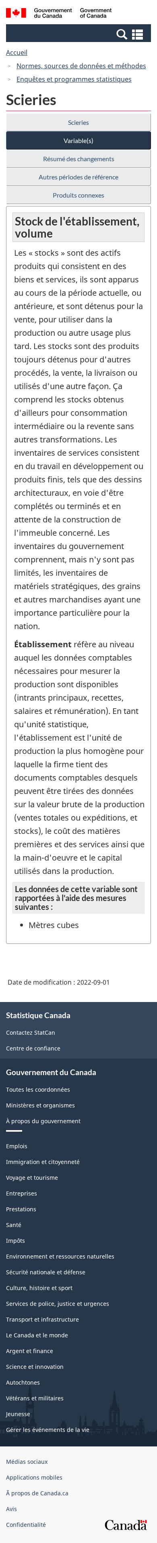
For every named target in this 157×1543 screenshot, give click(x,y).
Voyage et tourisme (32, 1177)
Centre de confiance (33, 1048)
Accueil (16, 52)
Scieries (78, 122)
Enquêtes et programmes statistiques (74, 79)
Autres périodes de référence (78, 177)
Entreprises (21, 1193)
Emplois (16, 1146)
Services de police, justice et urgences (57, 1303)
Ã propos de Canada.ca (37, 1493)
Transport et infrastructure (42, 1319)
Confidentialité (26, 1524)
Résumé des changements (78, 158)
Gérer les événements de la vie (47, 1430)
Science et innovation (35, 1366)
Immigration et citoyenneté (43, 1162)
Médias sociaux (27, 1461)
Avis (11, 1509)
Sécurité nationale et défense (45, 1272)
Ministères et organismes (40, 1105)
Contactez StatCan (30, 1032)
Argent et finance (29, 1351)
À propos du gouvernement (43, 1121)
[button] (79, 34)
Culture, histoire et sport (39, 1288)
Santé (13, 1225)
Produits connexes (78, 195)
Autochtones (23, 1382)
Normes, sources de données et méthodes (81, 65)
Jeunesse (18, 1414)
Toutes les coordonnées (38, 1089)
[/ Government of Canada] (59, 14)
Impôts (15, 1240)
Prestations (21, 1209)
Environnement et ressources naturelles (60, 1256)
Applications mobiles (34, 1477)
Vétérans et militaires (35, 1398)
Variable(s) (78, 140)
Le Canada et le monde (37, 1335)
